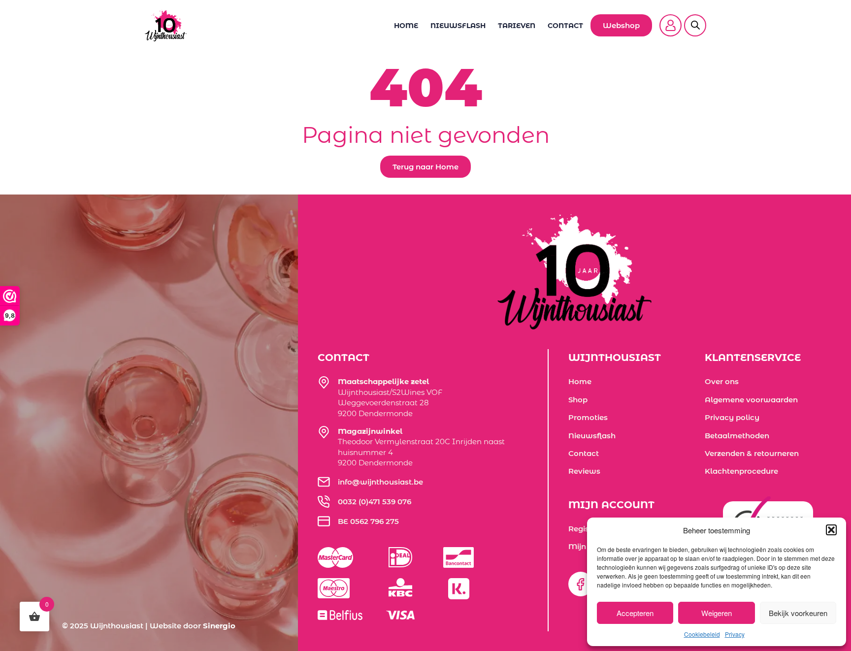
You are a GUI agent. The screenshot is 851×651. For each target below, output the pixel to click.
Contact (565, 25)
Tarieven (516, 25)
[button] (831, 530)
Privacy (735, 634)
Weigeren (716, 613)
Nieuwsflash (458, 25)
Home (406, 25)
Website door (192, 625)
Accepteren (635, 613)
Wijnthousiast (116, 625)
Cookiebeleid (702, 634)
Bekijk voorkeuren (798, 613)
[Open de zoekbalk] (695, 19)
